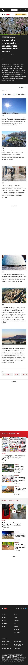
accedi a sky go (20, 608)
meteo (17, 374)
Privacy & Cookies (10, 655)
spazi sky (16, 629)
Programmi (17, 632)
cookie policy (17, 641)
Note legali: (4, 638)
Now (15, 623)
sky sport (4, 617)
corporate (17, 648)
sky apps (16, 620)
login (24, 9)
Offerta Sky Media (6, 648)
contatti (12, 657)
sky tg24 (4, 620)
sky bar (16, 626)
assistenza (8, 657)
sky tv (15, 617)
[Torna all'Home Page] (6, 14)
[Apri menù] (2, 14)
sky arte (4, 626)
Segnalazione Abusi (16, 662)
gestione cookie (6, 641)
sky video (4, 623)
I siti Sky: (3, 614)
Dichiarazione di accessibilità (18, 645)
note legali (5, 644)
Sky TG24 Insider (21, 14)
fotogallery (7, 374)
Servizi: (15, 614)
